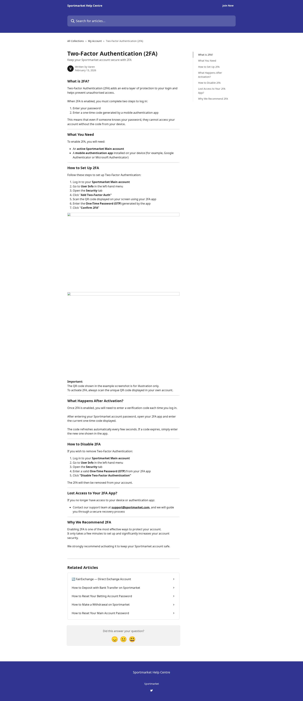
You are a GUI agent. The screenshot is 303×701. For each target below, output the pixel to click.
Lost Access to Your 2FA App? (211, 90)
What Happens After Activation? (210, 74)
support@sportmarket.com (131, 507)
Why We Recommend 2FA (213, 98)
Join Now (228, 5)
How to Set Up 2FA (209, 66)
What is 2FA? (205, 54)
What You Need (207, 60)
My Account (95, 41)
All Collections (75, 41)
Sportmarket (151, 683)
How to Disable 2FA (209, 82)
